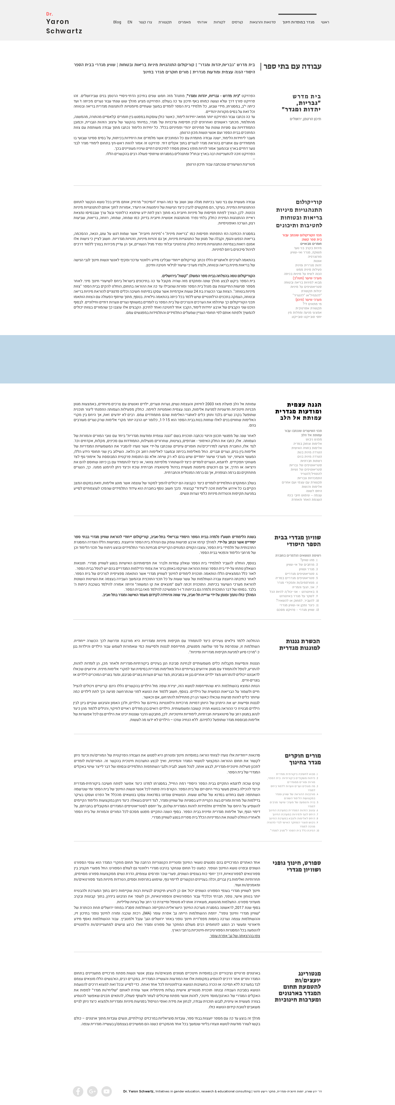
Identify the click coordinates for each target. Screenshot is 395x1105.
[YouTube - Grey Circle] (106, 1091)
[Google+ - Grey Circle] (92, 1091)
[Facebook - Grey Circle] (78, 1091)
